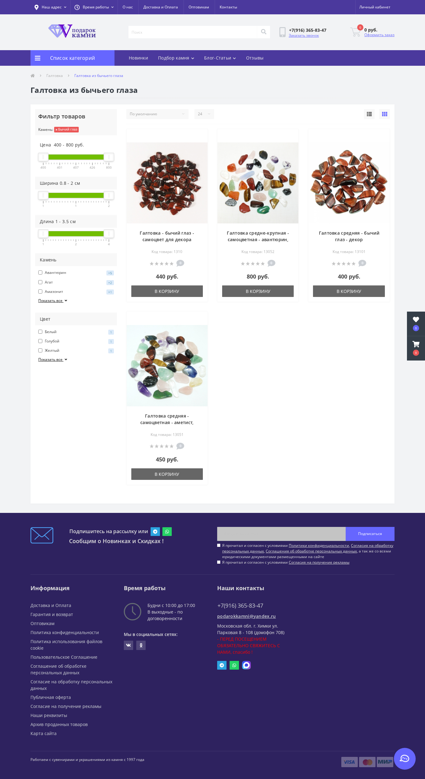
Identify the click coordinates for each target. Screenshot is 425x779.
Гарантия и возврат (51, 614)
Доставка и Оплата (160, 7)
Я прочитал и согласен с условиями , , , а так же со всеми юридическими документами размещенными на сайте (307, 551)
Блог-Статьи (217, 58)
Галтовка (54, 75)
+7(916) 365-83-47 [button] (240, 605)
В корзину (167, 291)
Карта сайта (43, 733)
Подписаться (370, 533)
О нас (128, 7)
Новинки (138, 58)
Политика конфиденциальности (64, 632)
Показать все (50, 300)
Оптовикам (199, 7)
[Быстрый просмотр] (198, 147)
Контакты (228, 7)
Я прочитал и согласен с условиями (285, 562)
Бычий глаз (67, 129)
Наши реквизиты (48, 715)
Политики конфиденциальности (319, 545)
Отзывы (255, 58)
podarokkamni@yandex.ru (246, 616)
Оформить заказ (379, 34)
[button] (94, 7)
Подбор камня (173, 58)
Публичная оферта (50, 697)
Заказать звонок (304, 35)
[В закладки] (198, 137)
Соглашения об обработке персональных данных (311, 551)
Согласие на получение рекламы (65, 706)
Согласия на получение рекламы (319, 562)
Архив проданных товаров (59, 724)
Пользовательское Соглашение (63, 657)
